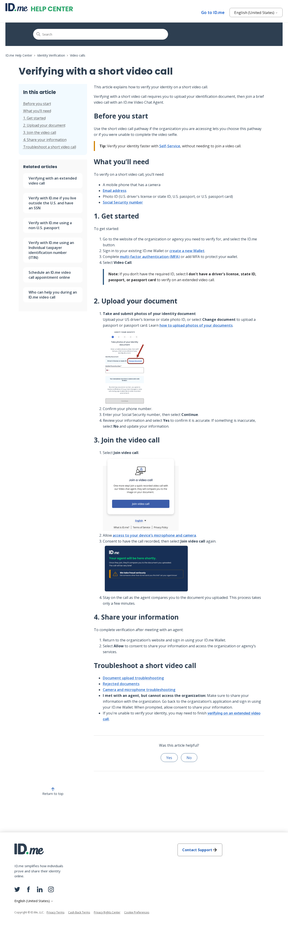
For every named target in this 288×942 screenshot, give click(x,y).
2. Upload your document (44, 125)
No (189, 757)
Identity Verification (51, 55)
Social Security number (123, 202)
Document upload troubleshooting (133, 677)
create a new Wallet (187, 250)
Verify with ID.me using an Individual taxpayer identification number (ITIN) (51, 250)
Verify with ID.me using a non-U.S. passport (50, 225)
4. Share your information (45, 139)
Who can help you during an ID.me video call (53, 295)
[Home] (39, 7)
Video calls (77, 55)
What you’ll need (37, 110)
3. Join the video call (39, 132)
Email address (114, 190)
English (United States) (254, 12)
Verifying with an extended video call (53, 181)
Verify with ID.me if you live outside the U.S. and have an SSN (52, 203)
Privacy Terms (55, 912)
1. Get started (34, 118)
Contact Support (197, 849)
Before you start (37, 103)
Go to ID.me (213, 12)
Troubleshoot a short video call (49, 146)
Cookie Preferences (136, 912)
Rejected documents (121, 683)
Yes (169, 757)
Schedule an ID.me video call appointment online (50, 275)
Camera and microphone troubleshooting (139, 689)
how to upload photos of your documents (196, 325)
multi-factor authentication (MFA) (150, 256)
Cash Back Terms (79, 912)
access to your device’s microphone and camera (154, 535)
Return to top (52, 793)
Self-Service (169, 146)
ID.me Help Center (18, 55)
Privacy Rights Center (107, 912)
